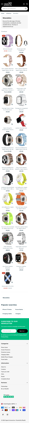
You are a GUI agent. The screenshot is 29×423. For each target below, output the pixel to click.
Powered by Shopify (21, 420)
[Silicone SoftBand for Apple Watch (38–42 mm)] (7, 159)
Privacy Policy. (4, 336)
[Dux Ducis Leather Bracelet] (7, 258)
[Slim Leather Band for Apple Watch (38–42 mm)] (21, 60)
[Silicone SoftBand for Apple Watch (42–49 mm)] (21, 139)
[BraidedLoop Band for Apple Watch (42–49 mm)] (7, 139)
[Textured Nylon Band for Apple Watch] (21, 198)
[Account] (24, 4)
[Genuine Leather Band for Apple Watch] (21, 218)
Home (2, 13)
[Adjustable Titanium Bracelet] (21, 238)
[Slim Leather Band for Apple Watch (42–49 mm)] (7, 60)
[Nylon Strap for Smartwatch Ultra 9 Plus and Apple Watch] (7, 119)
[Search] (26, 9)
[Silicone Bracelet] (7, 40)
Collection (8, 13)
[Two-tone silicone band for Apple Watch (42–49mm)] (7, 218)
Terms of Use (22, 335)
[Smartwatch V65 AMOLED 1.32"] (21, 80)
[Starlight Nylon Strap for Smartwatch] (7, 100)
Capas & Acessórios (10, 420)
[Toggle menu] (2, 4)
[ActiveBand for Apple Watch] (7, 198)
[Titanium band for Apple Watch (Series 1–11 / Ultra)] (7, 80)
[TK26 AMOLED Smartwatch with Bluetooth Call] (7, 238)
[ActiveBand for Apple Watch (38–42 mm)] (21, 179)
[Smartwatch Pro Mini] (7, 278)
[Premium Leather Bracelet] (21, 258)
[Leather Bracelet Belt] (21, 119)
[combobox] (14, 8)
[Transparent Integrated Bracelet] (21, 100)
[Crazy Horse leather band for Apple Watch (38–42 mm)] (21, 159)
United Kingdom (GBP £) (9, 404)
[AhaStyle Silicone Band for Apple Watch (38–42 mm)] (7, 179)
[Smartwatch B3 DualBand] (21, 40)
